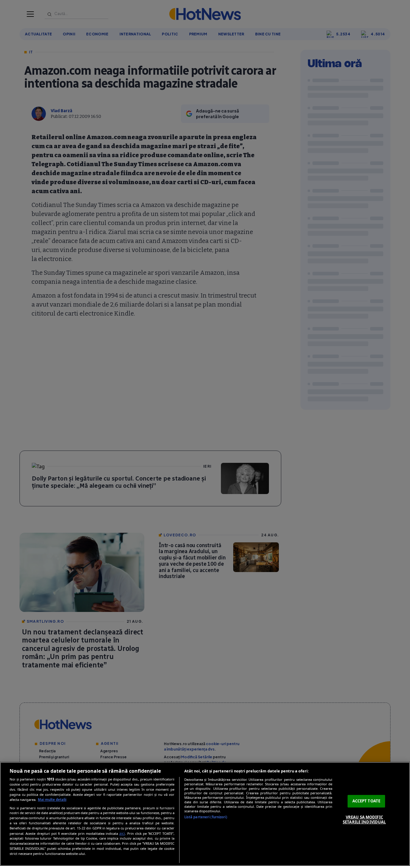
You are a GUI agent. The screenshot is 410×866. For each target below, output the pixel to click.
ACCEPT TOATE (366, 801)
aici (122, 833)
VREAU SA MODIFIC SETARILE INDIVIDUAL (364, 819)
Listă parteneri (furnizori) (205, 817)
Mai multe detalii (52, 799)
